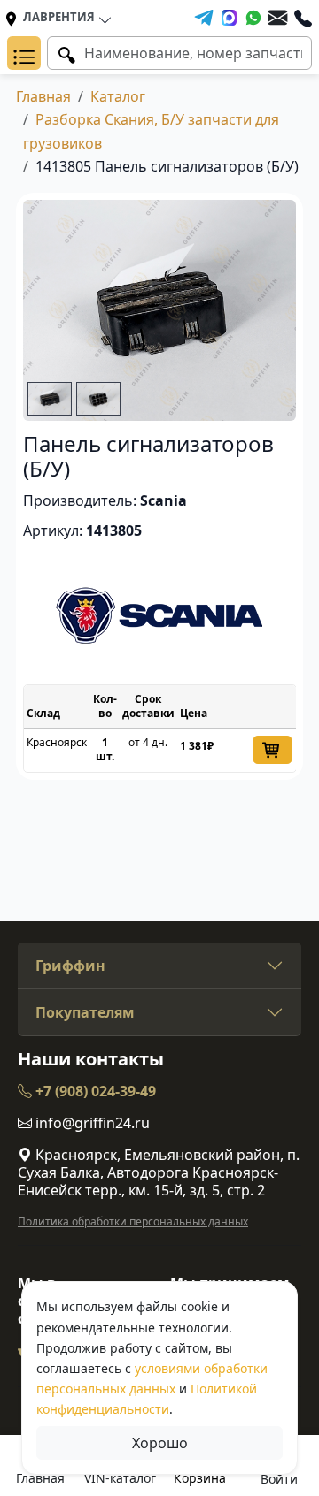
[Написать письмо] (277, 17)
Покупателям (85, 1012)
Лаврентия (59, 17)
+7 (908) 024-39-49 (94, 1091)
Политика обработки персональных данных (133, 1221)
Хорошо (160, 1443)
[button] (24, 53)
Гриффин (70, 965)
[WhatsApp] (253, 17)
